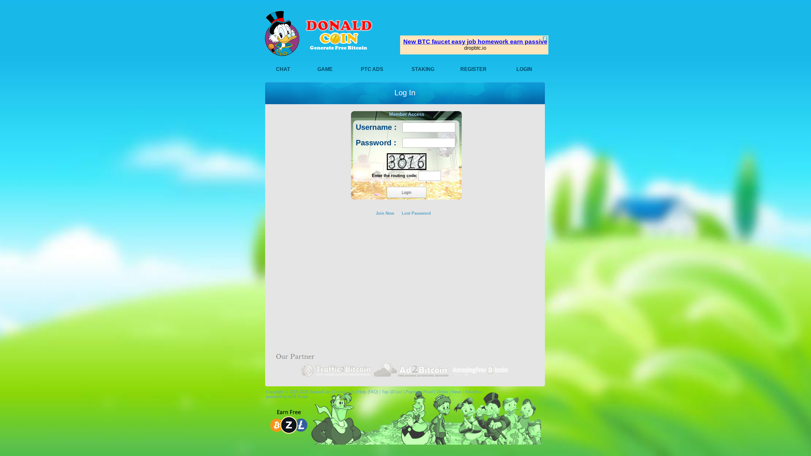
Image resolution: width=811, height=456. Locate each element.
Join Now (385, 213)
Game (325, 69)
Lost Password (416, 213)
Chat (283, 69)
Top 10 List (392, 392)
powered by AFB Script (286, 396)
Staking (423, 69)
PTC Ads (372, 69)
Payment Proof (419, 392)
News (457, 392)
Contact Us (344, 392)
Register (473, 69)
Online (442, 392)
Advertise (473, 392)
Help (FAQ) (368, 392)
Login (524, 69)
